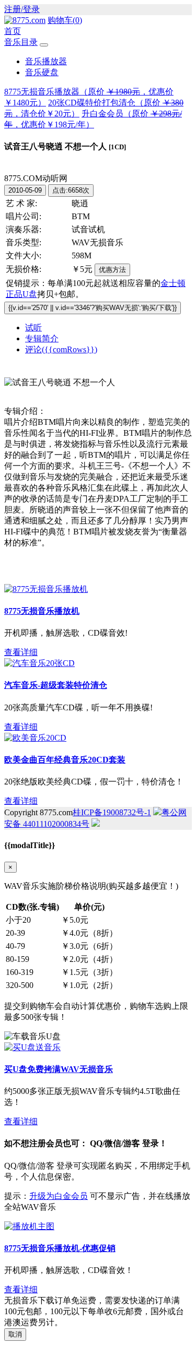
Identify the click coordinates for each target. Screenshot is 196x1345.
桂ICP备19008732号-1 (112, 812)
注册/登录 (22, 9)
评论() (61, 349)
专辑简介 (42, 338)
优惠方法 (112, 269)
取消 (15, 1334)
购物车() (65, 20)
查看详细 (21, 652)
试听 (33, 327)
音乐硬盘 (42, 72)
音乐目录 (21, 42)
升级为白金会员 (58, 1196)
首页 (12, 31)
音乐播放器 (46, 61)
